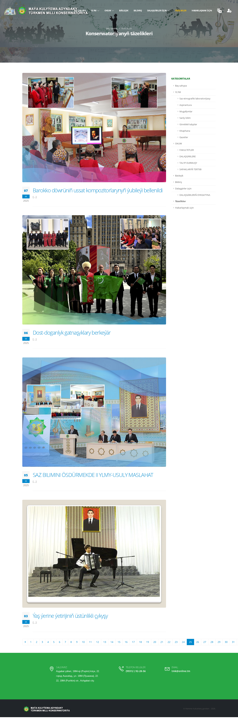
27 (204, 642)
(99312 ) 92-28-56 (136, 671)
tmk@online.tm (181, 671)
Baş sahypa (111, 28)
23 (176, 642)
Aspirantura (185, 105)
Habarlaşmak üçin (202, 10)
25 (190, 642)
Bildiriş (138, 10)
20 (154, 642)
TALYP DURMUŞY (188, 162)
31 (233, 642)
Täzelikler (180, 10)
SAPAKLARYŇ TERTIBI (190, 169)
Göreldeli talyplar (188, 124)
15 (119, 642)
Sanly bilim (185, 117)
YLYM (94, 10)
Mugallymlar (185, 111)
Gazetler (183, 137)
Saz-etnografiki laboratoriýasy (194, 98)
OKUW (108, 10)
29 (219, 642)
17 (133, 642)
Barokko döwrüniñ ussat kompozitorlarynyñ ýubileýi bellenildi (98, 190)
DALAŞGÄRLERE (187, 156)
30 (226, 642)
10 (83, 642)
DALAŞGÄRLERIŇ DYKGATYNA (194, 195)
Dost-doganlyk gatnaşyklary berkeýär (71, 332)
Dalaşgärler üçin (157, 10)
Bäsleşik (123, 10)
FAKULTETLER (186, 150)
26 (197, 642)
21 (161, 642)
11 (90, 642)
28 (211, 642)
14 (111, 642)
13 (104, 642)
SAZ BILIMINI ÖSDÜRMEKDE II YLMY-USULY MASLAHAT (93, 474)
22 (169, 642)
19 (147, 642)
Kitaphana (184, 130)
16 (126, 642)
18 (140, 642)
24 (183, 642)
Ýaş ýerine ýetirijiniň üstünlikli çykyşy (70, 615)
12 (97, 642)
